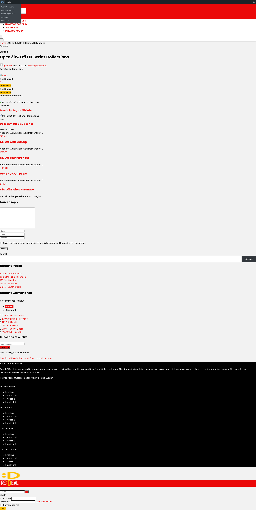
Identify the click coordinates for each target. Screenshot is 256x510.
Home (3, 43)
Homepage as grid (16, 24)
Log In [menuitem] (8, 2)
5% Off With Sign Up (13, 142)
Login (3, 508)
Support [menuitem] (4, 17)
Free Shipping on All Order (16, 110)
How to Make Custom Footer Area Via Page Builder (26, 377)
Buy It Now (5, 85)
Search (3, 254)
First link (9, 392)
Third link (10, 398)
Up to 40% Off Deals (13, 174)
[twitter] (3, 383)
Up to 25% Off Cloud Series (16, 123)
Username (5, 498)
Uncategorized (34, 65)
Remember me (11, 505)
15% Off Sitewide (8, 283)
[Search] (30, 10)
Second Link (11, 395)
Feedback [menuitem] (5, 21)
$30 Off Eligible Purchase (17, 189)
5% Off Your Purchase (14, 158)
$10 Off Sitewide (8, 280)
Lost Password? (44, 501)
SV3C (44, 65)
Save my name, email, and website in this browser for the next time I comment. (44, 243)
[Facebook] (1, 383)
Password (5, 501)
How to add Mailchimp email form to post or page (26, 358)
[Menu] (1, 36)
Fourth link (10, 402)
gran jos (7, 65)
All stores (11, 27)
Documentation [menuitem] (7, 10)
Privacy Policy (14, 30)
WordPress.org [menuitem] (7, 7)
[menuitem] (2, 2)
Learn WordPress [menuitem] (8, 14)
